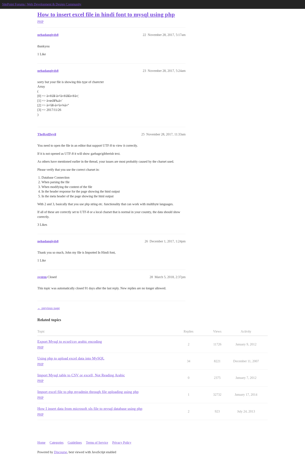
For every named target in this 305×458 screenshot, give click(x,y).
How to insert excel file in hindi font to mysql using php (106, 14)
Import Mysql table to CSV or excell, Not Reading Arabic (81, 375)
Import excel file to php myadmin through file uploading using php (88, 392)
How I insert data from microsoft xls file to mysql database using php (89, 408)
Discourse (60, 452)
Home (41, 442)
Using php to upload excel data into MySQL (70, 358)
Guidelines (75, 442)
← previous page (48, 308)
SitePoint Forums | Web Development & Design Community (41, 4)
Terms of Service (97, 442)
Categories (56, 442)
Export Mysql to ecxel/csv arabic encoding (69, 341)
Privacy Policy (121, 442)
